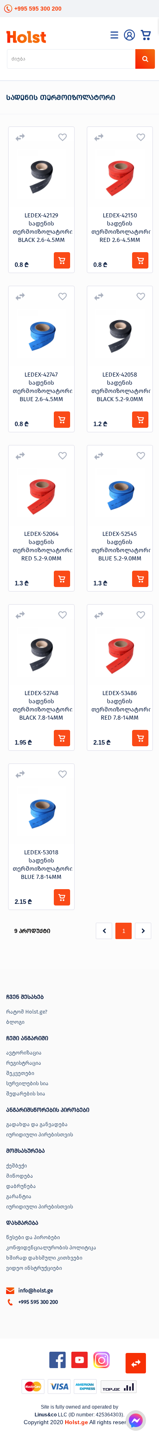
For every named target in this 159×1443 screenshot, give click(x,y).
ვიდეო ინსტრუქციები (34, 1268)
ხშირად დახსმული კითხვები (44, 1258)
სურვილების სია (27, 1083)
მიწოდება (19, 1176)
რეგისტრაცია (23, 1063)
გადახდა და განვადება (37, 1124)
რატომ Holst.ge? (26, 1012)
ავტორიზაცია (24, 1053)
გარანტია (18, 1196)
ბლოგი (15, 1022)
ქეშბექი (16, 1166)
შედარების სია (25, 1094)
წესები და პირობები (33, 1237)
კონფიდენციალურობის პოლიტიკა (51, 1247)
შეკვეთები (20, 1073)
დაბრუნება (21, 1186)
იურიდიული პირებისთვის (39, 1134)
